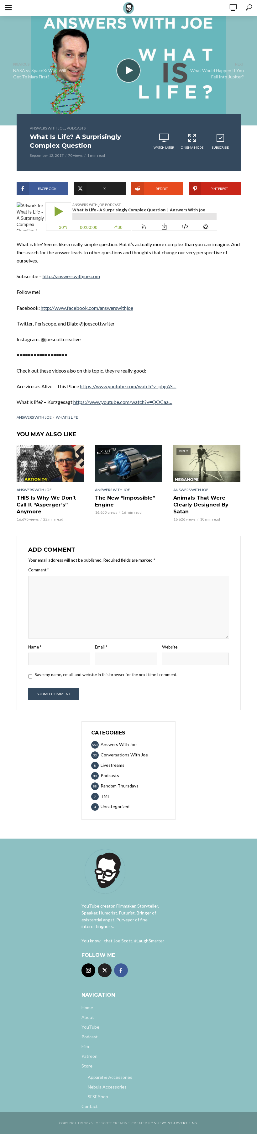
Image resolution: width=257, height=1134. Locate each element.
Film (85, 1046)
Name (34, 646)
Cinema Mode (192, 147)
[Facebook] (121, 970)
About (87, 1017)
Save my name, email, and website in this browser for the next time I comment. (106, 674)
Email (101, 646)
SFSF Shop (98, 1096)
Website (169, 646)
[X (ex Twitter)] (105, 970)
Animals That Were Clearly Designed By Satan (200, 505)
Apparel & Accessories (110, 1077)
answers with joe (34, 417)
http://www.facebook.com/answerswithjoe (87, 308)
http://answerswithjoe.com (71, 276)
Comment (38, 569)
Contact (89, 1106)
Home (87, 1007)
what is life (67, 417)
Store (86, 1065)
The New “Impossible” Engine (125, 501)
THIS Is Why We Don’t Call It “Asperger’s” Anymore (46, 505)
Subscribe (220, 147)
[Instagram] (88, 970)
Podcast (89, 1036)
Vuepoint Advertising (175, 1123)
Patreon (89, 1056)
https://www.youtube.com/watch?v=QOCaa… (122, 402)
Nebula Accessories (107, 1086)
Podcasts (76, 128)
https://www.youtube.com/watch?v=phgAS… (128, 386)
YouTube (90, 1027)
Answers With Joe (47, 128)
